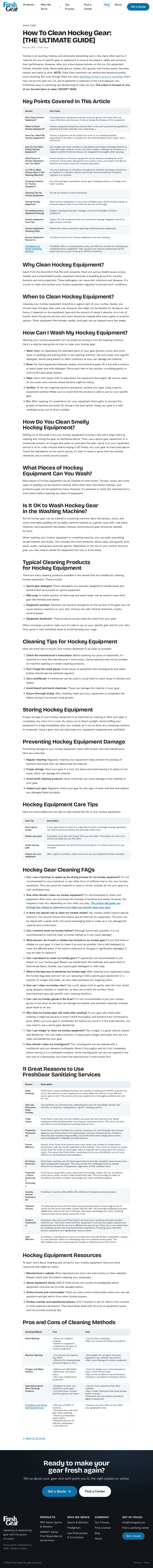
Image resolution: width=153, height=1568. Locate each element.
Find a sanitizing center (135, 1527)
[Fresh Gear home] (11, 7)
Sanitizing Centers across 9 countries (101, 76)
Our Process (69, 6)
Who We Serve (46, 6)
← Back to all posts (34, 1438)
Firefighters (74, 1527)
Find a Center (88, 6)
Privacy (137, 1562)
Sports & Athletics (77, 1522)
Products (28, 4)
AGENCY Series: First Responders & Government (51, 1536)
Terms (146, 1562)
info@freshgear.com (133, 1522)
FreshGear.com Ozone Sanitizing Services (33, 249)
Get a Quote (138, 6)
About (118, 4)
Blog (107, 4)
